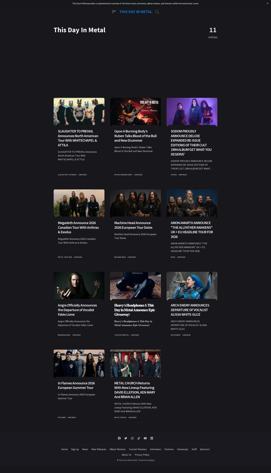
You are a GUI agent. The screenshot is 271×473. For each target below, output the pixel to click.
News (173, 257)
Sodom (174, 175)
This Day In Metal (135, 11)
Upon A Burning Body (123, 175)
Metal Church (120, 417)
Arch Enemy (176, 335)
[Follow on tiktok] (139, 438)
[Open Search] (157, 12)
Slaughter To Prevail (67, 175)
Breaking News (64, 335)
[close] (267, 3)
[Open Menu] (114, 12)
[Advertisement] (135, 68)
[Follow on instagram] (132, 438)
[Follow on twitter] (126, 438)
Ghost (151, 460)
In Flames (62, 417)
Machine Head (120, 257)
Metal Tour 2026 (65, 257)
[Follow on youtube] (145, 438)
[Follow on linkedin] (152, 438)
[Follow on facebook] (119, 438)
